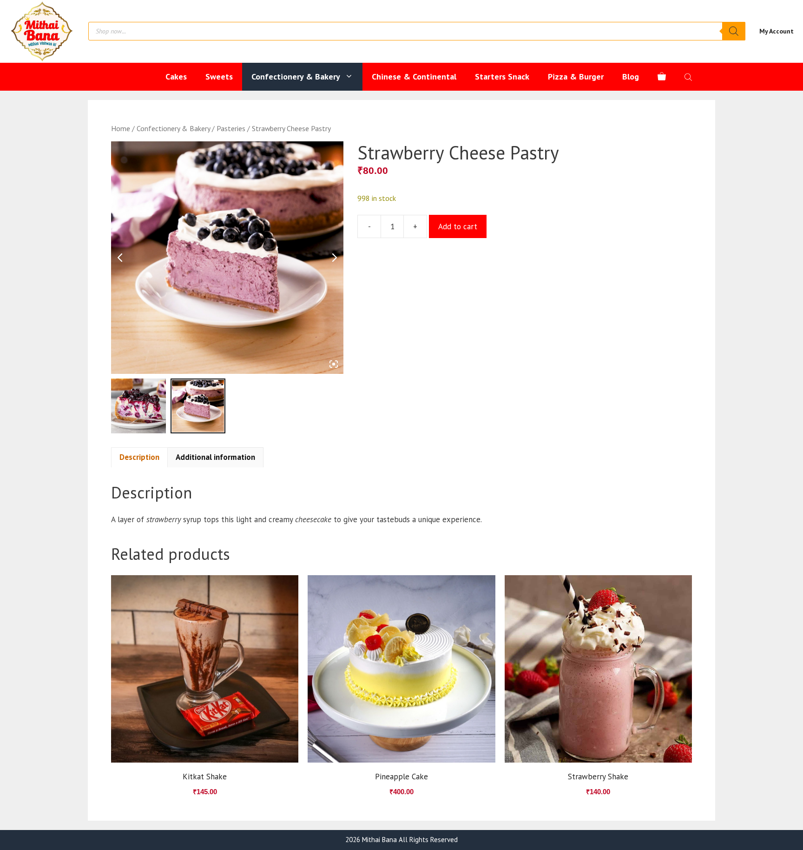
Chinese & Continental (414, 76)
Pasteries (231, 128)
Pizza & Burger (576, 76)
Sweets (219, 76)
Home (120, 128)
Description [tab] (139, 457)
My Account (776, 31)
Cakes (176, 76)
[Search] (733, 31)
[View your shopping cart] (661, 77)
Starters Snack (502, 76)
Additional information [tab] (215, 457)
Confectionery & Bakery (295, 76)
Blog (630, 76)
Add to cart (457, 226)
